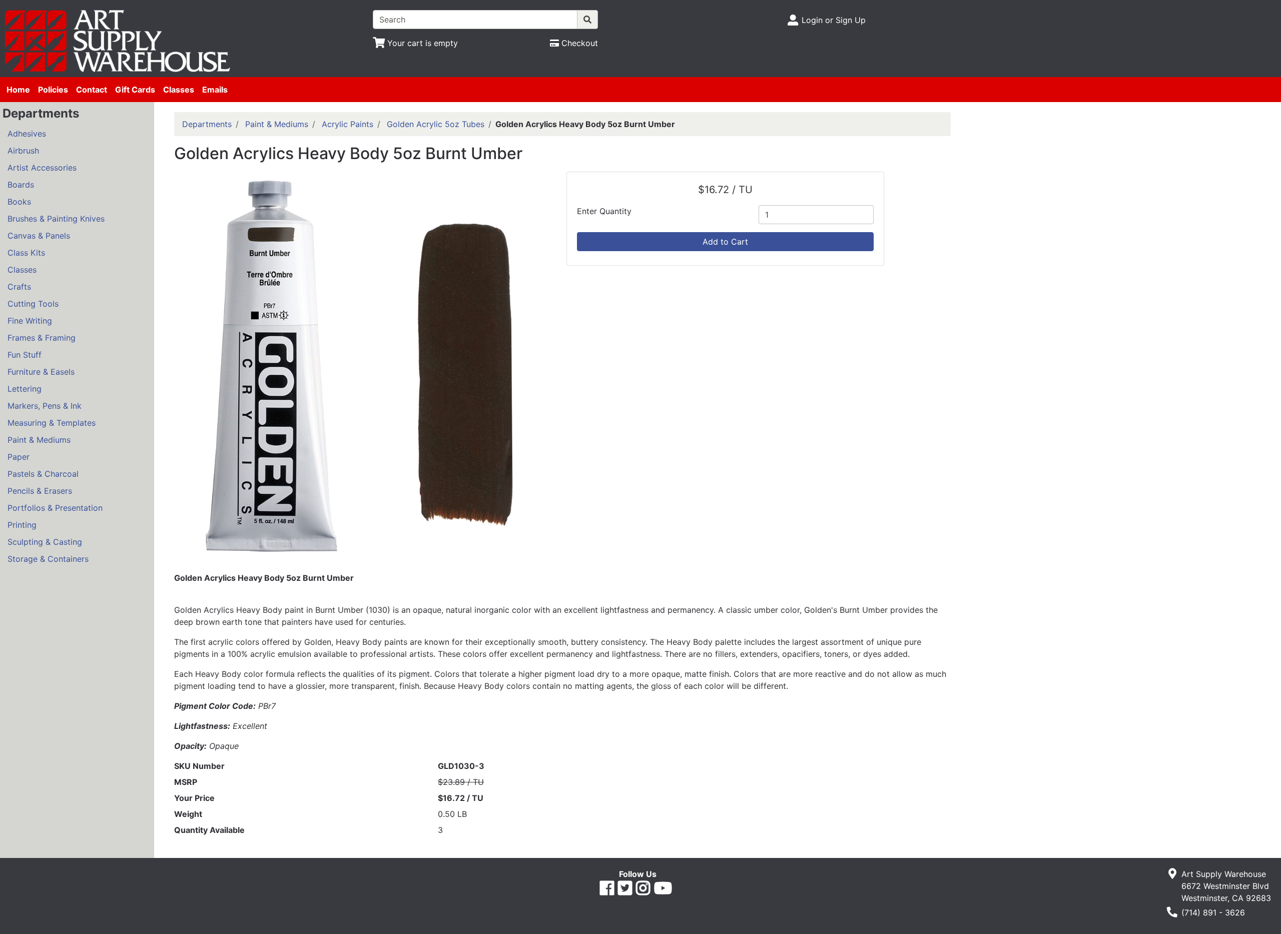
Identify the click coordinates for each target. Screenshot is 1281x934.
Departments (207, 124)
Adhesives (27, 134)
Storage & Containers (48, 559)
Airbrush (23, 151)
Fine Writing (30, 321)
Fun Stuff (25, 355)
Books (19, 202)
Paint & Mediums (39, 440)
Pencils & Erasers (40, 491)
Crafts (19, 287)
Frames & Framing (42, 338)
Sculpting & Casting (45, 542)
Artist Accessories (42, 168)
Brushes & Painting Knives (56, 219)
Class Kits (26, 253)
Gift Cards (135, 90)
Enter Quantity (604, 211)
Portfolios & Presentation (55, 508)
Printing (22, 525)
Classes (178, 90)
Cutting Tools (33, 304)
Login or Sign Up (834, 20)
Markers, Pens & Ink (45, 406)
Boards (21, 185)
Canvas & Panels (39, 236)
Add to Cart (725, 242)
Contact (91, 90)
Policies (53, 90)
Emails (215, 90)
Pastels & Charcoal (43, 474)
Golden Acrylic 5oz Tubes (435, 124)
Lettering (25, 389)
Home (18, 90)
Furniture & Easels (41, 372)
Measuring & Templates (52, 423)
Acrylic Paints (347, 124)
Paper (19, 457)
